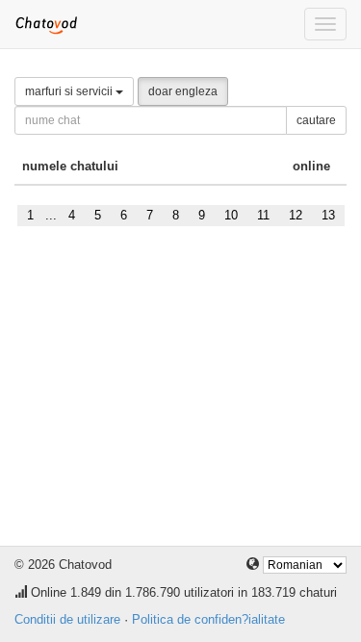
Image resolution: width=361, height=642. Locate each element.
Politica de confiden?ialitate (208, 619)
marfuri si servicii (70, 91)
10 (231, 215)
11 (263, 215)
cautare (316, 120)
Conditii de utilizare (67, 619)
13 (328, 215)
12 (295, 215)
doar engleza (183, 91)
